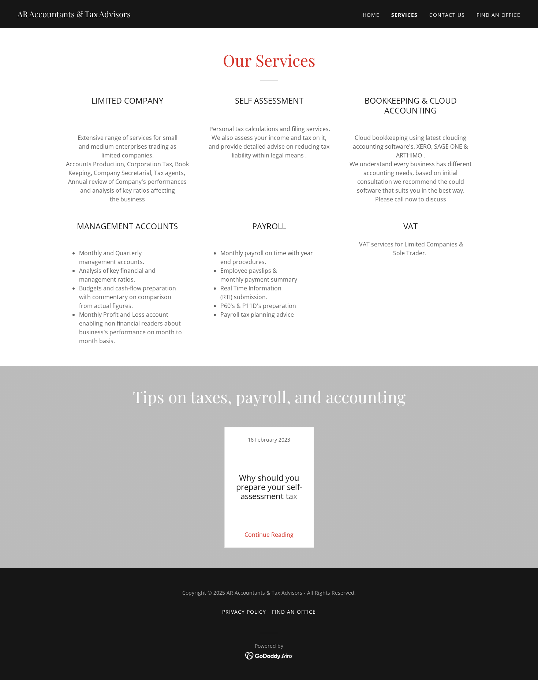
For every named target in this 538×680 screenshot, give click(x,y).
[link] (74, 15)
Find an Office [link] (498, 14)
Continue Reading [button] (269, 535)
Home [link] (371, 14)
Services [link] (404, 14)
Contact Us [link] (447, 14)
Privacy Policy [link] (244, 611)
